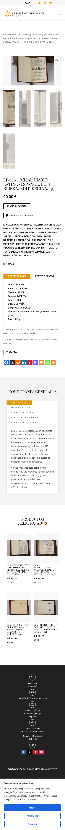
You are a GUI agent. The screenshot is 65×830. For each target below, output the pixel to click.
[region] (32, 804)
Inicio (6, 34)
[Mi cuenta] (39, 3)
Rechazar (32, 824)
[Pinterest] (29, 362)
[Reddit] (18, 362)
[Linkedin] (24, 362)
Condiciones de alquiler (24, 422)
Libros (13, 34)
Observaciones (19, 403)
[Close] (62, 781)
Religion (28, 38)
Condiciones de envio (23, 412)
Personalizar (32, 816)
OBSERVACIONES (17, 276)
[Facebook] (6, 362)
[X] (12, 362)
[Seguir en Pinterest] (35, 752)
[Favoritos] (50, 3)
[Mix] (41, 362)
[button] (57, 60)
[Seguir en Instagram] (41, 752)
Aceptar (32, 808)
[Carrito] (45, 3)
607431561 (32, 683)
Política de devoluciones (25, 417)
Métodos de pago (21, 407)
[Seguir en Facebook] (23, 752)
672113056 (32, 686)
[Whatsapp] (47, 362)
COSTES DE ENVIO (44, 276)
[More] (53, 362)
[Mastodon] (35, 362)
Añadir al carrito (17, 206)
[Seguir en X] (29, 752)
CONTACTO (11, 352)
